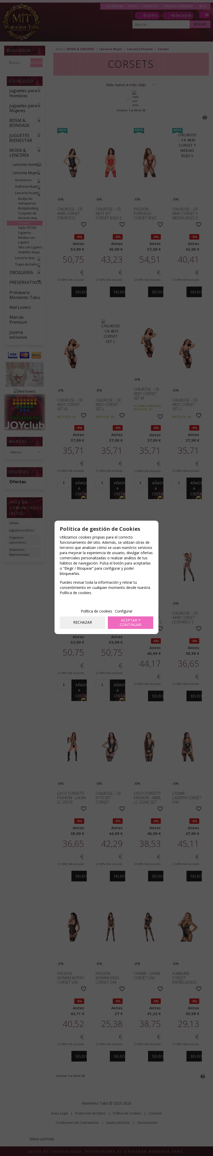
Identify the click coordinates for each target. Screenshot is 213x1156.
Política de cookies (96, 611)
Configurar (123, 611)
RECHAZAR (82, 622)
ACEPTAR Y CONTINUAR (130, 622)
